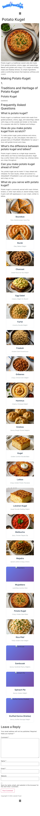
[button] (20, 14)
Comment (5, 737)
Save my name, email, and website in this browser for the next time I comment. (20, 785)
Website (4, 776)
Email (3, 768)
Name (3, 761)
